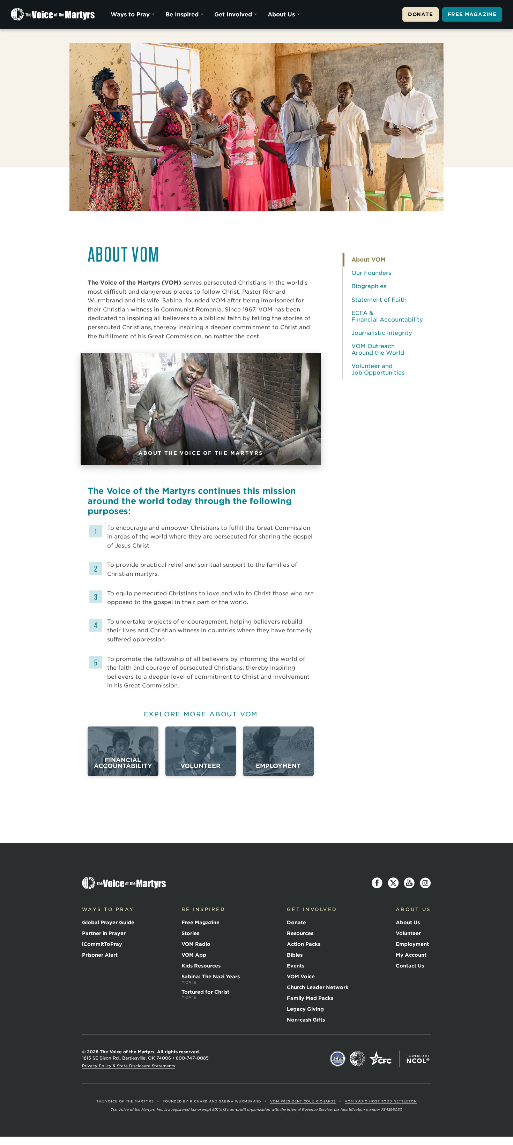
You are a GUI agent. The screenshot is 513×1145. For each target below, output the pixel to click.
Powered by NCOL (418, 1058)
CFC (380, 1058)
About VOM (368, 259)
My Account (411, 955)
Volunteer (408, 933)
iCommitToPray (102, 944)
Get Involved (233, 14)
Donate (420, 14)
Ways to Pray (130, 14)
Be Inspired (182, 14)
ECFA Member (337, 1058)
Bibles (295, 955)
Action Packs (303, 944)
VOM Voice (301, 976)
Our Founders (371, 273)
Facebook (377, 883)
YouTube (409, 883)
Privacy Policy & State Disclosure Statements (128, 1065)
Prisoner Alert (100, 955)
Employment (412, 944)
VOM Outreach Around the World (377, 349)
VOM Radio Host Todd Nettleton (381, 1101)
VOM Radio (195, 944)
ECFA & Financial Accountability (387, 316)
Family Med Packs (310, 998)
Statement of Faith (379, 299)
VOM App (193, 955)
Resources (300, 933)
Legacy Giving (305, 1009)
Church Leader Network (318, 987)
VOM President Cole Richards (303, 1101)
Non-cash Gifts (306, 1020)
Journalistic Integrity (381, 333)
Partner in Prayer (104, 933)
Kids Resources (201, 966)
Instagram (425, 883)
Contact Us (410, 966)
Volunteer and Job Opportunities (377, 369)
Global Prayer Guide (108, 922)
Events (295, 966)
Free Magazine (472, 14)
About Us (281, 14)
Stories (190, 933)
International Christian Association (357, 1058)
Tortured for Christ (205, 994)
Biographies (368, 286)
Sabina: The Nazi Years (210, 979)
